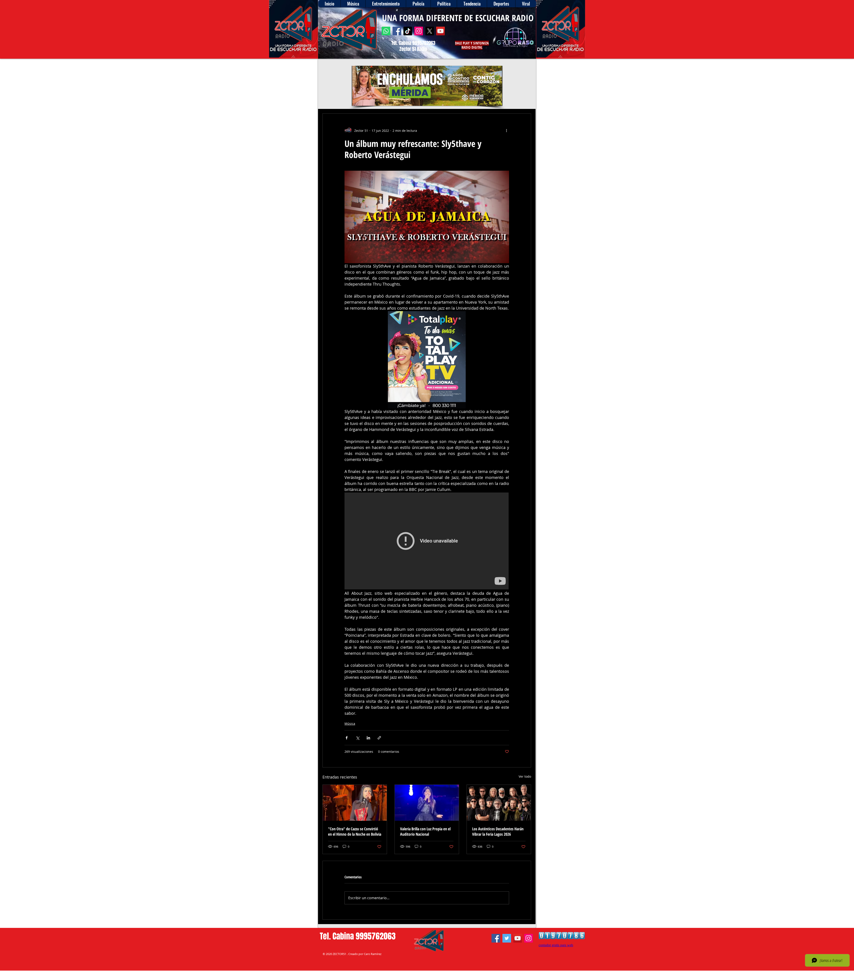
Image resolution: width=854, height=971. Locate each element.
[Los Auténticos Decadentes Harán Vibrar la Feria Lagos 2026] (499, 803)
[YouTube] (440, 31)
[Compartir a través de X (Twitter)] (357, 738)
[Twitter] (506, 938)
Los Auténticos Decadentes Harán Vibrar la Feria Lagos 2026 (498, 831)
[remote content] (426, 541)
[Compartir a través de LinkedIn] (368, 738)
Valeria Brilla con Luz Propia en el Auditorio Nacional (425, 831)
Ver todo (525, 776)
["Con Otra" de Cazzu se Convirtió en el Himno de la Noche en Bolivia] (355, 803)
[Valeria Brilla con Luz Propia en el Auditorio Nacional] (427, 803)
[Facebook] (397, 31)
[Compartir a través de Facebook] (346, 738)
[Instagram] (418, 31)
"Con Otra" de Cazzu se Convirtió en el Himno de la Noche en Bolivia (354, 831)
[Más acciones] (506, 130)
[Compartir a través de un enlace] (379, 738)
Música (349, 723)
